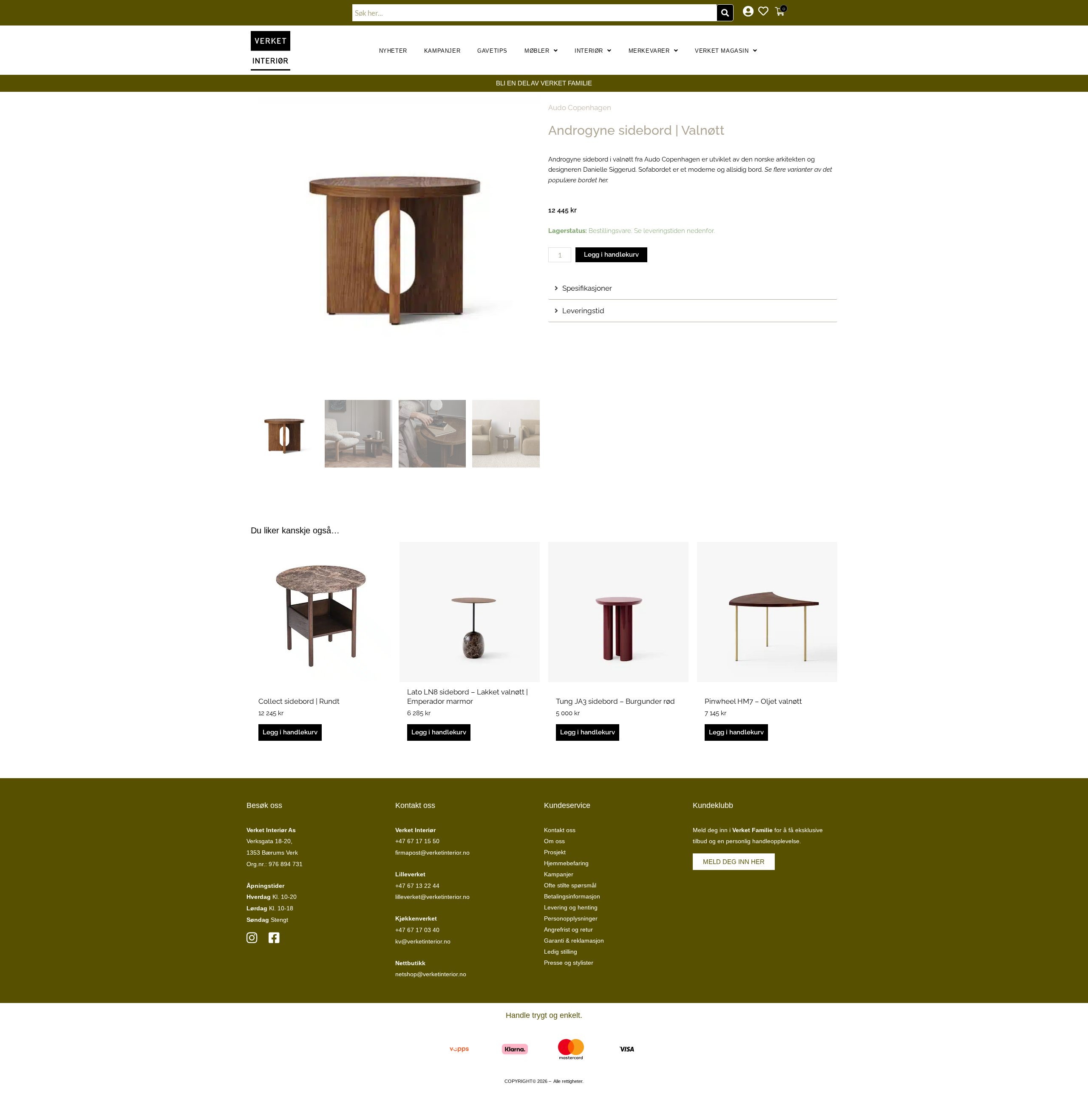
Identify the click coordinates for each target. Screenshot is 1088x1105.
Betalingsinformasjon (572, 896)
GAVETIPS (492, 51)
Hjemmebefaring (566, 863)
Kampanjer (442, 51)
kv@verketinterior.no (422, 941)
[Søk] (725, 12)
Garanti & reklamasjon (574, 940)
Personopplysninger (571, 918)
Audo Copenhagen (579, 107)
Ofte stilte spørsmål (570, 885)
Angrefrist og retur (568, 929)
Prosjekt (555, 852)
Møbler (537, 51)
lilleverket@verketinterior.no (432, 896)
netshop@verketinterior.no (430, 974)
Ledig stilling (560, 951)
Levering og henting (571, 907)
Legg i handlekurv (611, 254)
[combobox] (534, 12)
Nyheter (393, 51)
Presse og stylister (568, 962)
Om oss (554, 841)
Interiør (589, 51)
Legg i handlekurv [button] (290, 732)
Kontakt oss (559, 830)
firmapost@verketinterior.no (432, 852)
